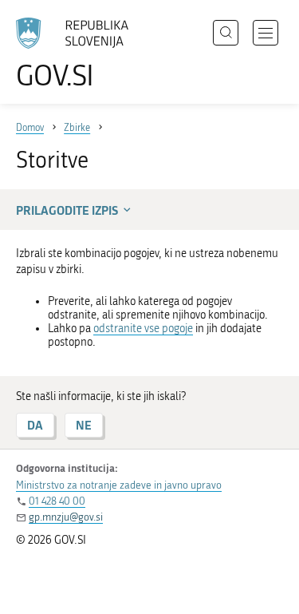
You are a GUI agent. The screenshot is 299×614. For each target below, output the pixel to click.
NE (84, 425)
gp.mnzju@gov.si (66, 517)
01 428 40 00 (57, 501)
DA (35, 425)
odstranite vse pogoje (143, 328)
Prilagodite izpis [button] (67, 210)
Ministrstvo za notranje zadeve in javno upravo (119, 485)
